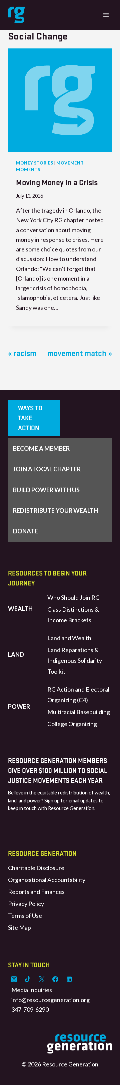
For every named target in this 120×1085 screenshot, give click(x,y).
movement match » (79, 353)
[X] (42, 979)
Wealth (20, 608)
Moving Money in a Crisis (57, 182)
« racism (22, 353)
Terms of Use (25, 915)
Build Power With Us (46, 490)
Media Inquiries (31, 989)
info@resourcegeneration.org (50, 999)
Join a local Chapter (47, 469)
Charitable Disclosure (36, 867)
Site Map (19, 927)
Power (19, 706)
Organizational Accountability (46, 879)
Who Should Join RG (73, 597)
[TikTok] (28, 979)
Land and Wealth (69, 638)
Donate (25, 531)
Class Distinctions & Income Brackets (73, 615)
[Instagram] (14, 979)
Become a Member (41, 448)
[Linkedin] (69, 979)
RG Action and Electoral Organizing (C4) (78, 695)
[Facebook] (55, 979)
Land (16, 654)
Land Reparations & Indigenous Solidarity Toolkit (74, 660)
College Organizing (72, 723)
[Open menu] (106, 15)
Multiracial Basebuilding (78, 711)
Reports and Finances (36, 891)
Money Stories (34, 163)
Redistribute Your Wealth (55, 510)
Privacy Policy (26, 903)
